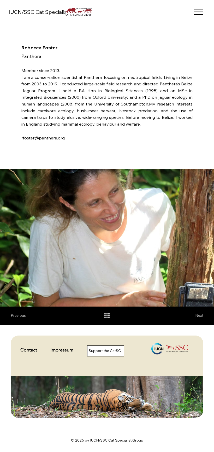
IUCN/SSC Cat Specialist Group (47, 12)
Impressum (61, 350)
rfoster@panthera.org (43, 137)
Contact (28, 350)
